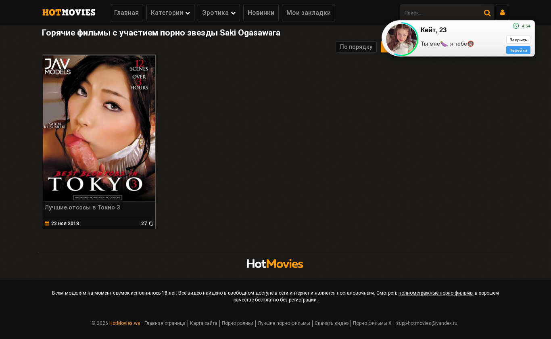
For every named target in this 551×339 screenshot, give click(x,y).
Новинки (261, 13)
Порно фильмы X (372, 323)
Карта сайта (203, 323)
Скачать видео (332, 323)
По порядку (356, 47)
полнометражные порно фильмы (436, 293)
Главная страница (165, 323)
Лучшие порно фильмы (284, 323)
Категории (167, 13)
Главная (126, 13)
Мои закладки (308, 13)
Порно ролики (237, 323)
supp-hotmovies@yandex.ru (426, 323)
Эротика (215, 13)
